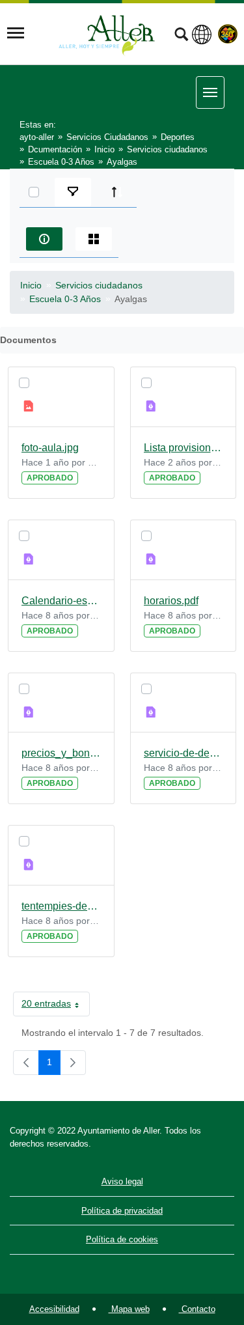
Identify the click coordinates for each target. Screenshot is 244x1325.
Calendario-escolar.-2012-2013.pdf (61, 600)
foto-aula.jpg (50, 447)
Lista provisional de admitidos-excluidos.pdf (183, 447)
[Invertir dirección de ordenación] (117, 192)
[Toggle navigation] (15, 33)
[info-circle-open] (44, 239)
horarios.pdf (171, 600)
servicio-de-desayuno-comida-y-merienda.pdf (183, 753)
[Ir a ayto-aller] (107, 33)
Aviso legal (122, 1181)
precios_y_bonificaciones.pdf (61, 753)
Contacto (197, 1309)
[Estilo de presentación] (93, 239)
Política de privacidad (122, 1211)
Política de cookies (122, 1239)
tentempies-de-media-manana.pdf (61, 906)
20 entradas (55, 1006)
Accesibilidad (54, 1309)
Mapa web (129, 1309)
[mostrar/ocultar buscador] (181, 36)
